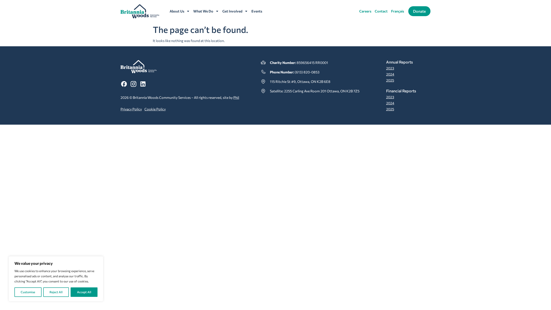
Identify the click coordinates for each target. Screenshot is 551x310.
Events (256, 11)
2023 (390, 68)
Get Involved (232, 11)
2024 (390, 74)
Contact (381, 11)
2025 (390, 80)
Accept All (84, 292)
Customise (28, 292)
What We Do (203, 11)
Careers (365, 11)
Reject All (56, 292)
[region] (56, 278)
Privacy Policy (131, 109)
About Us (177, 11)
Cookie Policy (155, 109)
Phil (236, 97)
